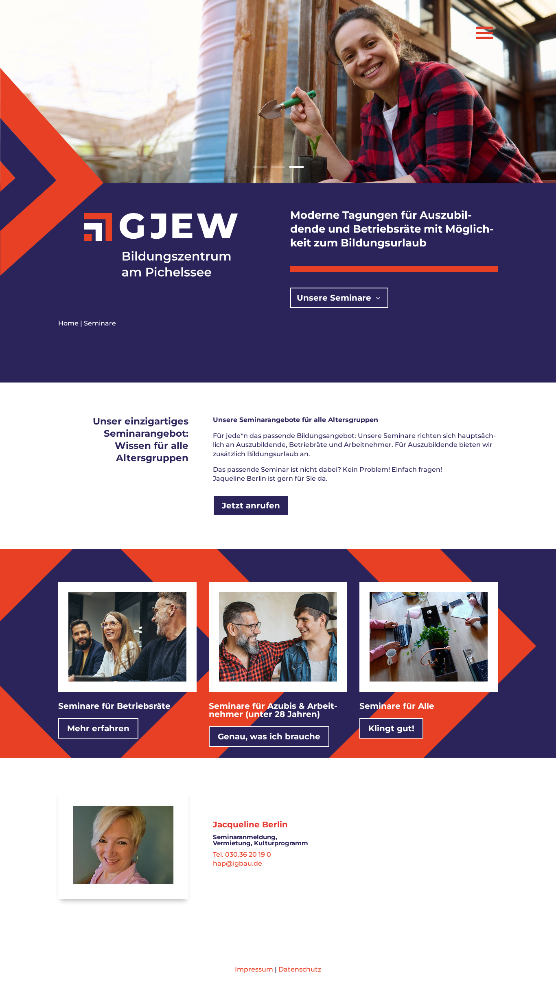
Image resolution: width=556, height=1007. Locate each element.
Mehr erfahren (98, 728)
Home (68, 323)
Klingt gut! (391, 728)
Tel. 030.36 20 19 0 (242, 854)
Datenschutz (299, 969)
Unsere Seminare (334, 298)
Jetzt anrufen (251, 505)
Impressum (254, 969)
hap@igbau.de (237, 863)
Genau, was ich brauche (269, 736)
